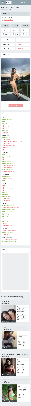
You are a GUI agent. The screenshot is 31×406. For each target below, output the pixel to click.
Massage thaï (7, 161)
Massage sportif (8, 167)
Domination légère (8, 188)
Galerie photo (7, 54)
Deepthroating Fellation (10, 209)
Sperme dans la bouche (10, 230)
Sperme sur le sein (8, 232)
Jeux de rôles (7, 196)
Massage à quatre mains (10, 165)
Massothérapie (8, 163)
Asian (19, 44)
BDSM (5, 190)
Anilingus (6, 216)
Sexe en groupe (8, 126)
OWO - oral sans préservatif (10, 123)
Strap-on (6, 194)
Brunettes (20, 48)
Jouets (6, 130)
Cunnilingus (7, 214)
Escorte (6, 137)
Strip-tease (7, 176)
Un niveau (6, 121)
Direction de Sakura (9, 171)
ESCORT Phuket (5, 7)
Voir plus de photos (16, 105)
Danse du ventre (8, 178)
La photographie (8, 139)
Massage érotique (8, 157)
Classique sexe (8, 119)
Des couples (7, 143)
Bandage (6, 198)
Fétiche (6, 132)
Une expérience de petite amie (11, 207)
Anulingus (6, 149)
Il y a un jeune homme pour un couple (13, 141)
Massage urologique (9, 159)
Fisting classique (8, 221)
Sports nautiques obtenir (10, 241)
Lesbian (6, 180)
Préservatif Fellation (9, 205)
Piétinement (7, 200)
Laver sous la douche (9, 145)
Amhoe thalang (15, 7)
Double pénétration (9, 128)
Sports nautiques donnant (10, 239)
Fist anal (6, 223)
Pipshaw (6, 147)
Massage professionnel (10, 154)
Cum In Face (7, 234)
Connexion (25, 2)
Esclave (6, 192)
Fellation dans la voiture (10, 211)
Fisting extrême (8, 225)
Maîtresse (6, 185)
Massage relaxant (8, 169)
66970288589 (8, 17)
